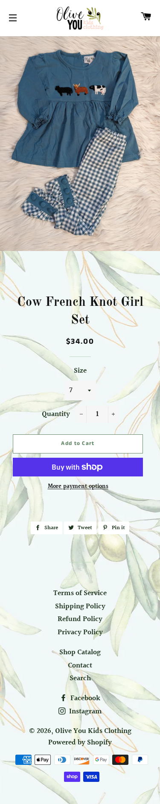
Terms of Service (80, 593)
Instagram (84, 711)
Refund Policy (80, 619)
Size (80, 370)
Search (80, 678)
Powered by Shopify (80, 742)
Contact (80, 665)
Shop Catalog (80, 652)
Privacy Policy (80, 632)
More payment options (78, 486)
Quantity (56, 414)
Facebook (84, 698)
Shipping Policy (80, 606)
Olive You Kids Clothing (93, 731)
